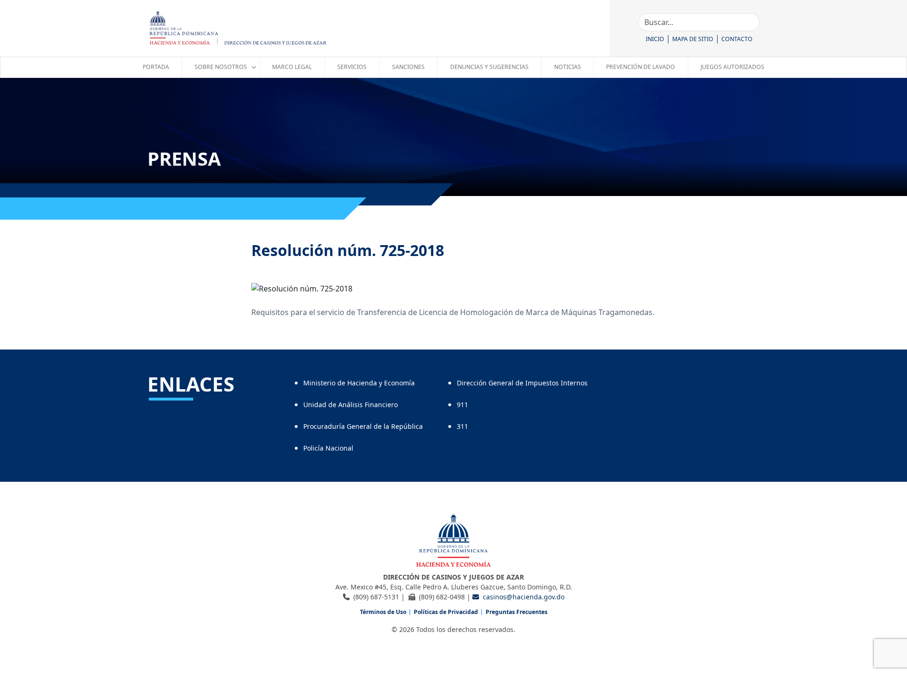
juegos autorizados (732, 67)
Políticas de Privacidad (446, 612)
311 (462, 426)
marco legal (292, 67)
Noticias (567, 67)
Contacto (737, 39)
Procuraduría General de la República (363, 426)
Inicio (655, 39)
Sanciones (408, 67)
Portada (156, 67)
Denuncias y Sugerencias (489, 67)
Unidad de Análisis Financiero (350, 404)
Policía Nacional (328, 448)
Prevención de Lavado (640, 67)
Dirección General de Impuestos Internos (522, 382)
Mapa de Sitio (692, 39)
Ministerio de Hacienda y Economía (359, 382)
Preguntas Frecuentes (517, 612)
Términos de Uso (383, 612)
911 (462, 404)
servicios (352, 67)
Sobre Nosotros (221, 67)
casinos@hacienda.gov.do (524, 596)
